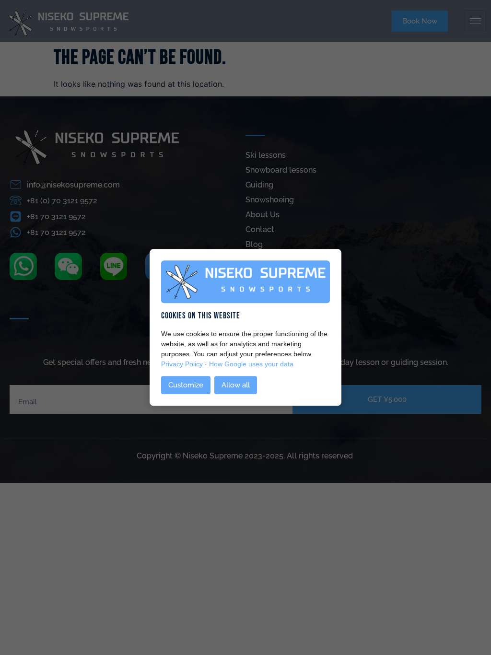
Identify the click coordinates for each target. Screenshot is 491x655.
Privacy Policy (182, 364)
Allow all (236, 385)
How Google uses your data (251, 364)
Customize (185, 385)
